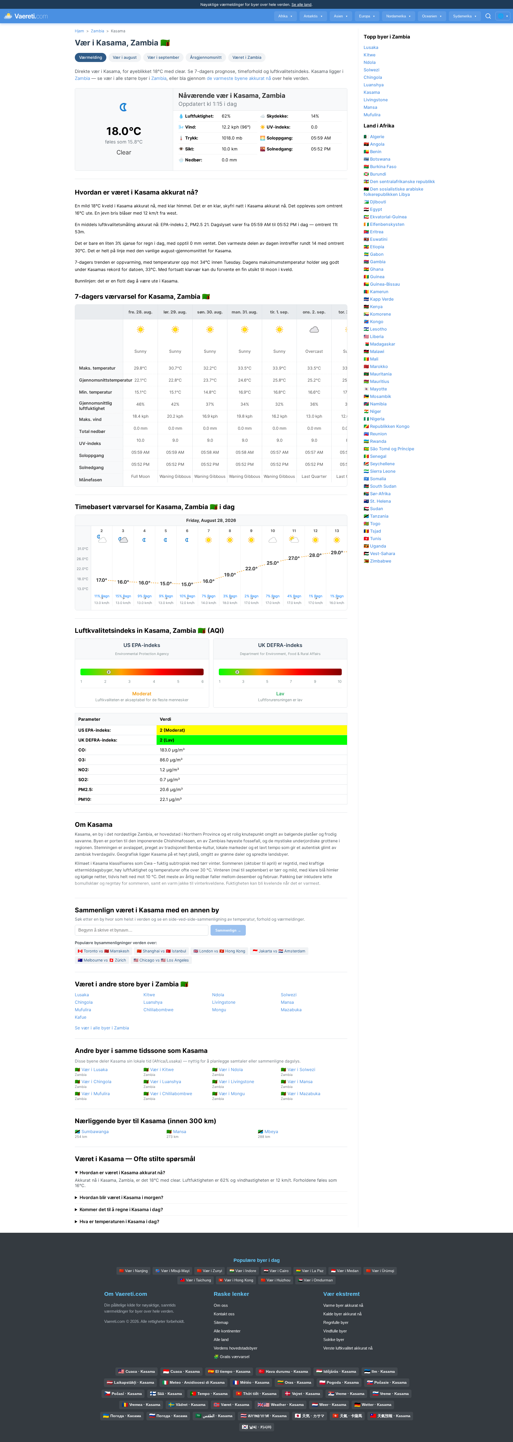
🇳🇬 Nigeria (374, 418)
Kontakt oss (224, 1314)
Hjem (79, 31)
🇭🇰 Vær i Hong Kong (236, 1280)
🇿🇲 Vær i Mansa (297, 1084)
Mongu (219, 1009)
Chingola (84, 1002)
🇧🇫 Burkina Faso (380, 166)
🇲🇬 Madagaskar (379, 344)
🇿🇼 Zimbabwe (377, 561)
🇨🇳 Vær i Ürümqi (380, 1271)
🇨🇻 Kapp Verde (379, 299)
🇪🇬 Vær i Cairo (276, 1271)
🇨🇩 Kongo (373, 321)
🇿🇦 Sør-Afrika (377, 493)
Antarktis (313, 16)
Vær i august (125, 57)
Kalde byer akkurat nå (342, 1314)
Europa (367, 16)
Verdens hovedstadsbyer (235, 1348)
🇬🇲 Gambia (375, 261)
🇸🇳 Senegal (375, 456)
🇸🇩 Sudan (373, 508)
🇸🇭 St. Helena (377, 501)
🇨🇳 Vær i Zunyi (209, 1271)
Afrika (285, 16)
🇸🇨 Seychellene (379, 463)
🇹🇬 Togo (372, 523)
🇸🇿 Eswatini (375, 239)
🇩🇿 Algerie (374, 136)
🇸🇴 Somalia (375, 478)
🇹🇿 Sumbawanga (92, 1134)
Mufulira (83, 1009)
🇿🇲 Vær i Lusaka (91, 1072)
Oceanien (432, 16)
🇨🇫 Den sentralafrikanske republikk (399, 181)
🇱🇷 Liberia (374, 336)
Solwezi (289, 994)
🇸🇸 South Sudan (380, 486)
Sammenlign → (228, 930)
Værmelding (90, 57)
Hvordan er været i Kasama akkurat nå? (122, 1172)
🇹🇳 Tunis (372, 538)
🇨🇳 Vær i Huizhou (275, 1280)
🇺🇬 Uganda (375, 546)
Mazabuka (291, 1009)
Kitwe (149, 994)
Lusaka (82, 994)
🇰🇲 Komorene (377, 314)
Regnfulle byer (335, 1322)
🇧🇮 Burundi (375, 174)
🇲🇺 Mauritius (376, 381)
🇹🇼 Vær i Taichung (195, 1280)
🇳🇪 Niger (372, 411)
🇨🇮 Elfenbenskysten (384, 224)
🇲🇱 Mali (371, 359)
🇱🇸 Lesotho (375, 329)
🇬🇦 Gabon (374, 254)
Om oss (221, 1305)
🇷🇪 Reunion (375, 433)
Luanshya (152, 1002)
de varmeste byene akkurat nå (239, 78)
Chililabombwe (158, 1009)
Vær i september (163, 57)
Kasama (372, 92)
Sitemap (221, 1322)
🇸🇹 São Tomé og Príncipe (389, 448)
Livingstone (223, 1002)
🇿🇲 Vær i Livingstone (233, 1084)
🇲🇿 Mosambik (377, 396)
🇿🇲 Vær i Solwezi (298, 1072)
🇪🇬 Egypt (373, 209)
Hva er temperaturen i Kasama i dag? (119, 1221)
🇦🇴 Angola (374, 144)
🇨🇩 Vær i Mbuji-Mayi (172, 1271)
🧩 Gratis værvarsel (231, 1356)
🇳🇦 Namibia (375, 403)
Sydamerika (465, 16)
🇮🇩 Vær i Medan (345, 1271)
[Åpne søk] (488, 16)
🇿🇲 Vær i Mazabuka (300, 1096)
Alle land (221, 1339)
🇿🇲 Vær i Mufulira (92, 1096)
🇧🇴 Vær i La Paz (310, 1271)
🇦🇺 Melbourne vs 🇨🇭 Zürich (102, 960)
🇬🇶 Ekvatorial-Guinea (385, 216)
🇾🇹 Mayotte (375, 388)
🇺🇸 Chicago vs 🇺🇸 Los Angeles (161, 960)
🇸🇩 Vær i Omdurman (315, 1280)
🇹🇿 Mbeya (268, 1134)
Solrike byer (333, 1339)
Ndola (218, 994)
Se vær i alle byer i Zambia (102, 1027)
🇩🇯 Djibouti (375, 201)
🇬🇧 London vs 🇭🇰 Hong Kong (219, 951)
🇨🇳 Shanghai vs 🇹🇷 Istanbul (161, 951)
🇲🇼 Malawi (374, 351)
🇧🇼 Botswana (377, 159)
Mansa (287, 1002)
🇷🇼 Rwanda (375, 441)
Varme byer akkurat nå (343, 1305)
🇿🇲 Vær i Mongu (228, 1096)
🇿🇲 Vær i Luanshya (162, 1084)
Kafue (80, 1017)
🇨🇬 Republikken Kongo (387, 426)
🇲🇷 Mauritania (378, 374)
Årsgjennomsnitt (206, 57)
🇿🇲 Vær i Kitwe (158, 1072)
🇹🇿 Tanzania (376, 516)
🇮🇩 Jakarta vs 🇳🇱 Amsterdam (279, 951)
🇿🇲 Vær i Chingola (93, 1084)
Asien (341, 16)
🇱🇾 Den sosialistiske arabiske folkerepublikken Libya (393, 191)
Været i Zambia (246, 57)
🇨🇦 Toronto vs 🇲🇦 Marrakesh (103, 951)
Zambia (97, 31)
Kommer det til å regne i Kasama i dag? (121, 1209)
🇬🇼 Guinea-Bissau (382, 284)
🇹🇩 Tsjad (372, 531)
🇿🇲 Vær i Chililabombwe (167, 1096)
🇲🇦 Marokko (376, 366)
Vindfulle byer (335, 1331)
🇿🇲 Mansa (176, 1134)
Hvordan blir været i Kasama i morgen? (121, 1197)
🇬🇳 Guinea (374, 276)
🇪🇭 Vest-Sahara (379, 553)
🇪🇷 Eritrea (373, 231)
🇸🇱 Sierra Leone (379, 471)
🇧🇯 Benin (373, 151)
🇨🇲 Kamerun (376, 291)
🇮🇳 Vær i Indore (243, 1271)
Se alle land (302, 4)
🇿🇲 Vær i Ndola (227, 1072)
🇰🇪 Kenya (373, 306)
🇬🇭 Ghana (373, 269)
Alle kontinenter (227, 1331)
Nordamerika (398, 16)
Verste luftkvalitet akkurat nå (347, 1348)
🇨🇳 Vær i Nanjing (133, 1271)
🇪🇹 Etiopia (374, 246)
